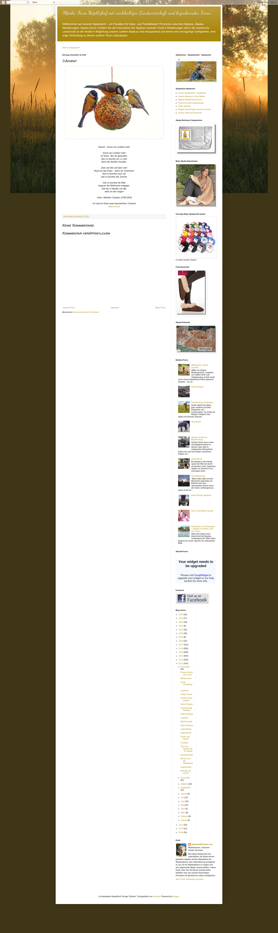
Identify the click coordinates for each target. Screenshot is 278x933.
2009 (181, 832)
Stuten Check (186, 694)
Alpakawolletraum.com (202, 844)
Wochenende (186, 721)
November (185, 778)
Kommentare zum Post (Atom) (86, 312)
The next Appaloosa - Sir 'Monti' (186, 748)
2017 (181, 645)
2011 (181, 825)
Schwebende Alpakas (186, 709)
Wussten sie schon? (186, 772)
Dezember (185, 667)
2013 (181, 660)
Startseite (115, 308)
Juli (182, 797)
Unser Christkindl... (187, 684)
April (183, 809)
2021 (181, 630)
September (185, 788)
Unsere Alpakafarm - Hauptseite (192, 93)
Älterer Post (160, 308)
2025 (181, 614)
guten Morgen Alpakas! (201, 495)
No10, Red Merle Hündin (202, 511)
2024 (181, 618)
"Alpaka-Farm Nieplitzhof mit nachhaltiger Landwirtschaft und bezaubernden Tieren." (137, 13)
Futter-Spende (184, 106)
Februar (184, 816)
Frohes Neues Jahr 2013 (187, 673)
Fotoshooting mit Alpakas (202, 402)
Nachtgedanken (198, 476)
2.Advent (184, 743)
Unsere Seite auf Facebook (190, 113)
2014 (181, 656)
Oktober (184, 784)
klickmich (114, 206)
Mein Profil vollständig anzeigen (190, 879)
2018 (181, 641)
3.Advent (184, 718)
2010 (181, 828)
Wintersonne (186, 678)
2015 (181, 652)
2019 (181, 637)
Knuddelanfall (187, 755)
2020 (181, 633)
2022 (181, 626)
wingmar (156, 896)
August (184, 794)
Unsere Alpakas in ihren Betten (191, 96)
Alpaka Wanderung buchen (190, 99)
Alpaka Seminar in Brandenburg (199, 438)
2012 (181, 663)
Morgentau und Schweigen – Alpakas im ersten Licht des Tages (203, 528)
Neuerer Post (68, 308)
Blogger (175, 896)
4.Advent (184, 691)
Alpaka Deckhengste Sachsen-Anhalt (194, 109)
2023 (181, 622)
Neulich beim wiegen (186, 699)
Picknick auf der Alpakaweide (191, 103)
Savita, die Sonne (185, 738)
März (183, 813)
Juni (183, 801)
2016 (181, 648)
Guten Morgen (197, 387)
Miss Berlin (196, 422)
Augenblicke (196, 459)
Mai (183, 805)
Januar (184, 820)
